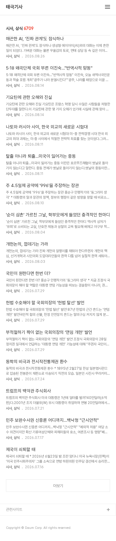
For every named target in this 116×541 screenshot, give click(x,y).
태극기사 (14, 7)
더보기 (58, 486)
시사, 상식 (13, 56)
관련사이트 (14, 509)
